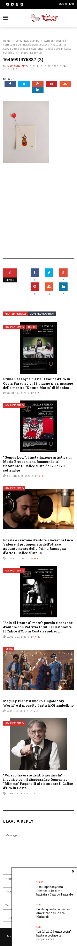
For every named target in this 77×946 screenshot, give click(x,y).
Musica (9, 649)
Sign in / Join (66, 3)
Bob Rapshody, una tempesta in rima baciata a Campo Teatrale (54, 890)
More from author (42, 313)
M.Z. (37, 393)
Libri (38, 904)
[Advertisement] (38, 207)
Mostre (32, 327)
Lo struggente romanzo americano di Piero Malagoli (53, 913)
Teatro (39, 882)
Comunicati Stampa (15, 327)
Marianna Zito (17, 66)
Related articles (15, 313)
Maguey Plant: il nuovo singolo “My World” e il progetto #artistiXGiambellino (38, 703)
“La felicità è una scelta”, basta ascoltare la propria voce (53, 935)
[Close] (73, 871)
